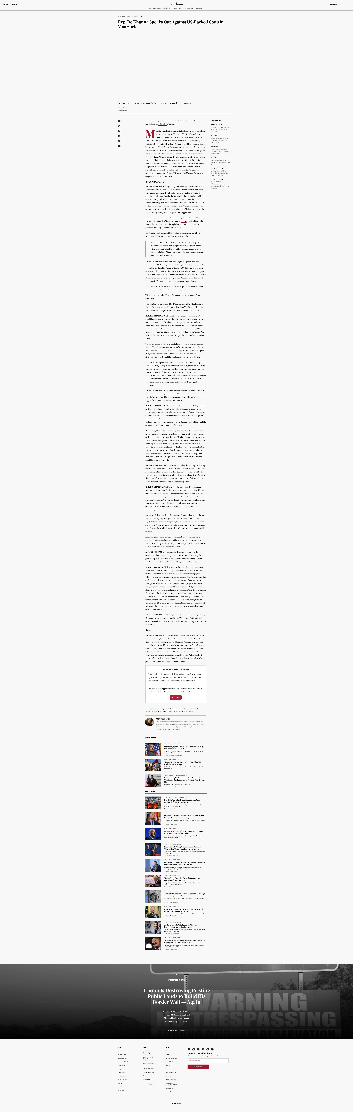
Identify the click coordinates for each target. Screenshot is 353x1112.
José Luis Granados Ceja (172, 771)
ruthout (181, 771)
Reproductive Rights (123, 1087)
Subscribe (168, 1065)
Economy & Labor (122, 1054)
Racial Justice (121, 1083)
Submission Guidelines (171, 1069)
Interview (121, 16)
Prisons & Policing (122, 1079)
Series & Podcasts (122, 1094)
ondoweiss (176, 933)
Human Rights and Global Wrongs (149, 1064)
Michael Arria (169, 933)
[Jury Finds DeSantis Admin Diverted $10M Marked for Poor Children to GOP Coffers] (153, 865)
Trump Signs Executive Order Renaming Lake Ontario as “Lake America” (182, 879)
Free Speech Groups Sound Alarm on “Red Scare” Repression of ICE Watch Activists (220, 129)
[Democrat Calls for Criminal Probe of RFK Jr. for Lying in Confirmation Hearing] (153, 818)
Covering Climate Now (148, 1088)
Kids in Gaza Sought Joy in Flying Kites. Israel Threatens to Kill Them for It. (220, 162)
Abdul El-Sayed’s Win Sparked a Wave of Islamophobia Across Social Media (180, 926)
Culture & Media (122, 1051)
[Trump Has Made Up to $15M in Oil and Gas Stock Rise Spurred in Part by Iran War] (153, 943)
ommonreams (177, 755)
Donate (333, 4)
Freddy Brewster (170, 840)
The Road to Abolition (148, 1068)
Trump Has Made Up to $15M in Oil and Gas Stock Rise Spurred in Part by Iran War (184, 941)
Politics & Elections (134, 16)
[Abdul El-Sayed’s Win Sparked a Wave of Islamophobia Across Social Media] (153, 927)
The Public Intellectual (148, 1072)
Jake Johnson (169, 755)
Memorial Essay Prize (171, 1079)
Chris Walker (169, 855)
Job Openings (169, 1088)
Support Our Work (170, 1062)
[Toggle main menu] (345, 4)
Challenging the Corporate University (148, 1083)
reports (184, 221)
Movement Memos (147, 1076)
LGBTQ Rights (121, 1072)
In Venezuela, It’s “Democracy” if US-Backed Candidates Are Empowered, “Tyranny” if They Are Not (184, 779)
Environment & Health (181, 797)
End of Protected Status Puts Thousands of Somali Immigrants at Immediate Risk (220, 151)
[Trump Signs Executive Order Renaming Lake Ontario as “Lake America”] (153, 881)
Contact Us (168, 1092)
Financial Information (171, 1072)
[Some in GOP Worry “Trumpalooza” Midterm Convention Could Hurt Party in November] (153, 849)
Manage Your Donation (171, 1058)
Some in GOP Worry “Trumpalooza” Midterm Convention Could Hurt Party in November (220, 185)
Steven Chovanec (170, 787)
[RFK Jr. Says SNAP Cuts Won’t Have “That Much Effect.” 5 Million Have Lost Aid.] (153, 912)
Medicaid (199, 8)
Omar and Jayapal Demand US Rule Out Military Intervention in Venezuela (183, 747)
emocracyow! (135, 108)
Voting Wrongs (146, 1079)
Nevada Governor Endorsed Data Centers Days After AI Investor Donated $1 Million (185, 832)
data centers (189, 8)
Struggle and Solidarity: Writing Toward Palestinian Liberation (148, 1052)
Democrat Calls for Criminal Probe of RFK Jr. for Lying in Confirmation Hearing (184, 816)
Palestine (166, 8)
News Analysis (168, 775)
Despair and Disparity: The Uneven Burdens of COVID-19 (149, 1059)
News (165, 744)
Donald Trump (177, 8)
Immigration (157, 8)
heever (177, 840)
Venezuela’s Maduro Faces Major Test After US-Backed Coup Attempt (183, 763)
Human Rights (121, 1065)
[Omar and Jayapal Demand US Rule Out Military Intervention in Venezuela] (153, 749)
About (15, 4)
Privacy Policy (169, 1076)
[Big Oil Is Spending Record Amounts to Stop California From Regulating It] (153, 803)
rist (175, 808)
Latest (6, 4)
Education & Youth (122, 1058)
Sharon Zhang (169, 824)
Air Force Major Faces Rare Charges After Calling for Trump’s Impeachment (185, 894)
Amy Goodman (124, 108)
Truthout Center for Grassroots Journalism (171, 1083)
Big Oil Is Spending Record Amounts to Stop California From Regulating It (182, 801)
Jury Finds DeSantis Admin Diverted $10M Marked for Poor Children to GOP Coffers (220, 173)
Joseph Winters (170, 809)
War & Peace (121, 1090)
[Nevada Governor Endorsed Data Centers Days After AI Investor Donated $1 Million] (153, 834)
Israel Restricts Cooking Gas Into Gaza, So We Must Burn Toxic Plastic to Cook (220, 140)
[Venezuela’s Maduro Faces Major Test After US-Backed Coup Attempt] (153, 765)
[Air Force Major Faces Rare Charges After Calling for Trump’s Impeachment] (153, 896)
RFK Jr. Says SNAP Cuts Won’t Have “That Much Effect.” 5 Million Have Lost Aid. (183, 910)
